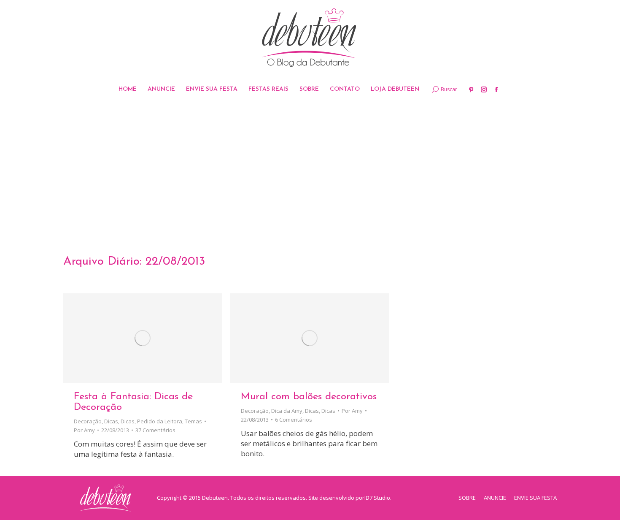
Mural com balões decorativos (309, 397)
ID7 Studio (377, 497)
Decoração (88, 421)
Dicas (111, 421)
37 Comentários (155, 430)
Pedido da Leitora (159, 421)
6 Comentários (293, 419)
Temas (193, 421)
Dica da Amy (286, 410)
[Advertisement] (310, 167)
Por (84, 430)
